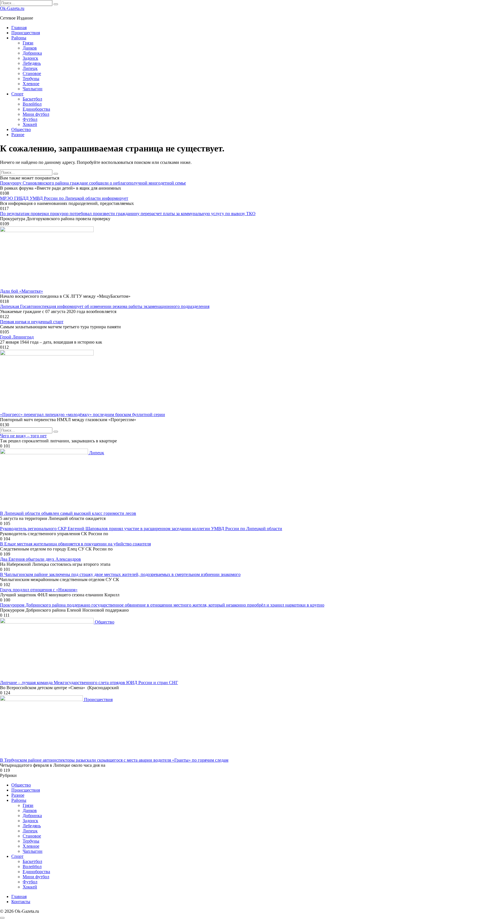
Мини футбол (36, 114)
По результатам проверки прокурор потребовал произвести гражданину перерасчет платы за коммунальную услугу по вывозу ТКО (128, 213)
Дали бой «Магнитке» (21, 291)
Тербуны (31, 78)
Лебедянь (32, 63)
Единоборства (36, 109)
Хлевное (31, 83)
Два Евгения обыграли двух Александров (40, 559)
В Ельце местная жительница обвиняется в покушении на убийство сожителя (75, 543)
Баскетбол (32, 99)
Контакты (20, 901)
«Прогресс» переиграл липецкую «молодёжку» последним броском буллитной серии (82, 414)
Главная (19, 27)
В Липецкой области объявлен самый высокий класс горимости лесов (68, 513)
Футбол (30, 119)
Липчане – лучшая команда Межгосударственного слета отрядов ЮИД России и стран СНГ (89, 682)
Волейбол (32, 104)
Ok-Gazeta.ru (12, 8)
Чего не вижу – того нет (23, 435)
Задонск (30, 58)
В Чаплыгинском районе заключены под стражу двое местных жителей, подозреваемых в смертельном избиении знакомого (120, 574)
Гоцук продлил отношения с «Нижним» (39, 589)
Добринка (32, 53)
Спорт (17, 93)
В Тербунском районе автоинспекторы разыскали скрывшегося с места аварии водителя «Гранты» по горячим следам (114, 760)
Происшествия (25, 32)
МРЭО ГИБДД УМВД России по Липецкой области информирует (64, 198)
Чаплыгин (32, 88)
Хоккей (30, 124)
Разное (17, 134)
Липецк (30, 68)
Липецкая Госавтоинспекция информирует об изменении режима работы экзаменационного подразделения (104, 306)
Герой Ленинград (17, 337)
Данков (30, 48)
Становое (32, 73)
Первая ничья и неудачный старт (31, 321)
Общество (21, 129)
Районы (18, 37)
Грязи (28, 42)
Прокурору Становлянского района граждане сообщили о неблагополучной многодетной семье (93, 183)
